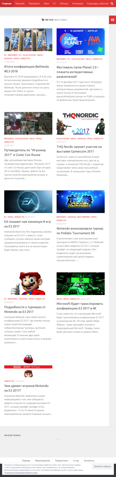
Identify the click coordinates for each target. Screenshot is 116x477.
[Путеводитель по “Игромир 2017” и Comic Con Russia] (28, 123)
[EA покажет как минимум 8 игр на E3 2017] (28, 201)
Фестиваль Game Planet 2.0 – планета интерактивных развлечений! (78, 71)
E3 (5, 55)
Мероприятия (42, 460)
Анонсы (8, 58)
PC (54, 3)
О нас (76, 460)
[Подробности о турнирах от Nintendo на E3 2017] (28, 283)
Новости (25, 58)
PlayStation (34, 3)
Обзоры (64, 3)
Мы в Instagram (59, 445)
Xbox (46, 3)
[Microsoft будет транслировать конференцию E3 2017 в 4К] (81, 283)
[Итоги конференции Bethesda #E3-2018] (28, 39)
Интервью (77, 3)
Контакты (89, 460)
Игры (16, 58)
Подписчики (61, 460)
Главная (6, 3)
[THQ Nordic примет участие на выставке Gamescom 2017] (81, 123)
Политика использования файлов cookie (20, 472)
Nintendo (20, 3)
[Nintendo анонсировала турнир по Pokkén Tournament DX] (81, 201)
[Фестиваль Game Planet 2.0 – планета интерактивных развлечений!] (81, 41)
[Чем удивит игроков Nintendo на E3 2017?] (28, 365)
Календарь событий (97, 3)
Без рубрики (84, 217)
